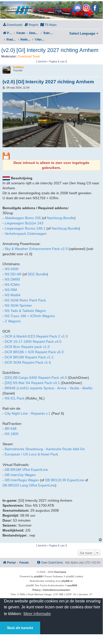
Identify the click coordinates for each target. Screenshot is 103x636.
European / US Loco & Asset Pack (31, 454)
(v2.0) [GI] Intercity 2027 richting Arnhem (49, 50)
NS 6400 (11, 269)
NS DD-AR (13, 274)
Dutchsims (60, 572)
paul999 (72, 585)
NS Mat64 (12, 295)
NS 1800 (11, 434)
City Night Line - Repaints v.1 (27, 413)
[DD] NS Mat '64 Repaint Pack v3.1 (32, 383)
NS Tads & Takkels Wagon (25, 311)
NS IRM (11, 290)
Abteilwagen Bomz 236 (23, 218)
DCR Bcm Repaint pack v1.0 (27, 347)
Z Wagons (13, 321)
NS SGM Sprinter (18, 305)
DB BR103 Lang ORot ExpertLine (28, 485)
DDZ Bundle (37, 274)
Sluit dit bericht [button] (20, 628)
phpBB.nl (67, 581)
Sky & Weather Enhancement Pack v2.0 (36, 249)
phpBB (38, 576)
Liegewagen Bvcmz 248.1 (25, 228)
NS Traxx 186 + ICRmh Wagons (30, 316)
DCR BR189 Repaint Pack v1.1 (29, 357)
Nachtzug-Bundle (60, 218)
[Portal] (51, 10)
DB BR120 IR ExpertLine (64, 480)
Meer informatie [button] (37, 614)
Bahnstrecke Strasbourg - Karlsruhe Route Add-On (45, 449)
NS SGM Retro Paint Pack (25, 300)
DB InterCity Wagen (20, 475)
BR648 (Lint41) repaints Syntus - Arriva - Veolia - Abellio (49, 388)
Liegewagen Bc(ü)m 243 (24, 223)
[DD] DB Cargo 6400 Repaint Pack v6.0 (36, 378)
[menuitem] (12, 25)
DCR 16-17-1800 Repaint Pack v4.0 (33, 341)
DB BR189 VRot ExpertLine (26, 470)
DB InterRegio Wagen (22, 480)
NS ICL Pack (14, 398)
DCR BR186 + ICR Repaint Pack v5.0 (34, 352)
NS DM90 (12, 279)
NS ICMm (12, 285)
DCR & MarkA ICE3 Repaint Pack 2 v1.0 (36, 336)
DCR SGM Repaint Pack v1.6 (28, 362)
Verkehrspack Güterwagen (26, 234)
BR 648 (10, 429)
